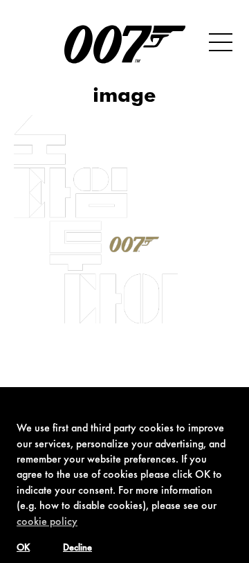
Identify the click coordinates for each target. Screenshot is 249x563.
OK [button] (23, 548)
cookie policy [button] (47, 522)
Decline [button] (77, 548)
